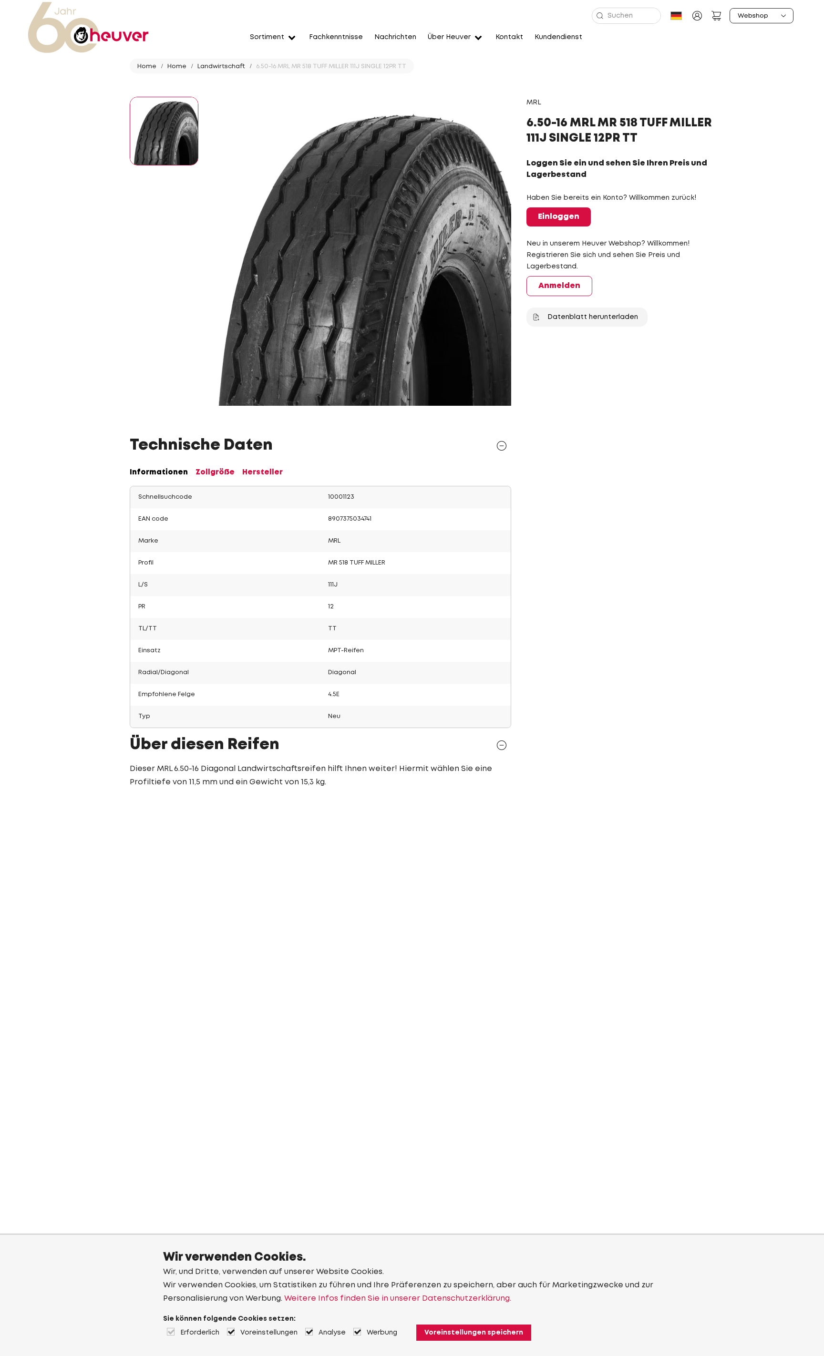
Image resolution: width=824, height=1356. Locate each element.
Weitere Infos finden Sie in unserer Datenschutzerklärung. (397, 1298)
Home (146, 66)
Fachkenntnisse (336, 37)
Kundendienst (558, 37)
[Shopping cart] (716, 15)
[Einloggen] (697, 16)
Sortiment (267, 37)
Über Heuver (449, 37)
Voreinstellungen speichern (473, 1332)
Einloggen (558, 216)
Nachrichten (395, 37)
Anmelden (559, 285)
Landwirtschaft (221, 66)
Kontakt (509, 37)
